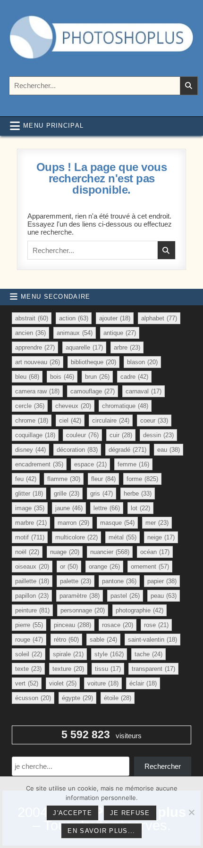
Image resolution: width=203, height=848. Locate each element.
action (73, 318)
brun (97, 376)
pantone (119, 581)
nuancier (109, 551)
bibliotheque (93, 362)
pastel (125, 595)
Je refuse (130, 812)
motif (29, 537)
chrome (31, 420)
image (29, 508)
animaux (75, 332)
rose (156, 624)
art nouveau (37, 362)
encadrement (39, 464)
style (109, 654)
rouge (29, 639)
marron (73, 522)
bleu (27, 376)
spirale (68, 654)
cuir (121, 435)
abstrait (31, 318)
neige (161, 537)
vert (26, 683)
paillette (32, 581)
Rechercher (162, 766)
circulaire (110, 420)
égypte (77, 697)
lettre (106, 508)
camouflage (92, 391)
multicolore (76, 537)
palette (75, 581)
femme (133, 464)
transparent (153, 668)
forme (142, 478)
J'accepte (72, 812)
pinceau (72, 624)
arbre (127, 347)
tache (148, 654)
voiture (102, 683)
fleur (103, 478)
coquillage (35, 435)
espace (90, 464)
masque (117, 522)
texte (28, 668)
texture (68, 668)
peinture (32, 610)
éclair (143, 683)
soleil (28, 654)
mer (157, 522)
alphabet (159, 318)
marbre (31, 522)
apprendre (35, 347)
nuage (64, 551)
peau (164, 595)
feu (25, 478)
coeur (154, 420)
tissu (108, 668)
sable (103, 639)
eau (168, 449)
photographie (139, 610)
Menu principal (53, 125)
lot (140, 508)
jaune (69, 508)
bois (62, 376)
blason (142, 362)
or (69, 566)
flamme (63, 478)
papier (162, 581)
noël (27, 551)
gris (101, 493)
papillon (32, 595)
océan (154, 551)
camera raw (37, 391)
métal (122, 537)
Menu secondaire (56, 296)
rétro (66, 639)
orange (104, 566)
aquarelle (84, 347)
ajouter (114, 318)
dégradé (127, 449)
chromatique (125, 405)
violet (62, 683)
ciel (70, 420)
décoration (77, 449)
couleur (82, 435)
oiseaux (32, 566)
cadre (134, 376)
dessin (158, 435)
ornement (150, 566)
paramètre (79, 595)
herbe (138, 493)
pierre (29, 624)
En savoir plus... (101, 830)
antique (119, 332)
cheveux (73, 405)
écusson (33, 697)
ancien (30, 332)
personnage (82, 610)
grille (66, 493)
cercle (29, 405)
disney (30, 449)
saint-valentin (152, 639)
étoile (117, 697)
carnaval (143, 391)
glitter (29, 493)
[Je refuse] (191, 812)
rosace (117, 624)
